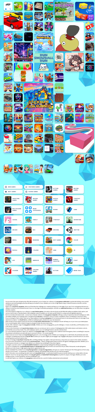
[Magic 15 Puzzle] (79, 118)
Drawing (36, 240)
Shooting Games (15, 199)
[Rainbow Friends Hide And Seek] (28, 6)
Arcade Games (35, 199)
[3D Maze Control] (38, 6)
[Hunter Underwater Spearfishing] (18, 36)
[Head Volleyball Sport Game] (59, 67)
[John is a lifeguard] (64, 11)
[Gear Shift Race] (28, 138)
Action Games (55, 189)
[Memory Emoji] (38, 118)
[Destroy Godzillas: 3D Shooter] (38, 16)
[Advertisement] (38, 158)
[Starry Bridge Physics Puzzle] (89, 118)
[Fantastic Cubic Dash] (8, 67)
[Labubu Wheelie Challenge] (38, 26)
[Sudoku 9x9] (49, 148)
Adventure (77, 219)
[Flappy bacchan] (49, 128)
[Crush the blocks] (49, 26)
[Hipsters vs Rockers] (18, 118)
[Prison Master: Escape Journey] (49, 138)
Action (55, 270)
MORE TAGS (77, 270)
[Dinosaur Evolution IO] (49, 6)
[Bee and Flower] (18, 6)
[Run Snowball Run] (43, 62)
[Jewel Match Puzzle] (69, 107)
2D (74, 250)
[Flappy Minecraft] (18, 128)
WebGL (14, 240)
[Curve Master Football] (59, 128)
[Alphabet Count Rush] (8, 87)
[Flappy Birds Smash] (59, 87)
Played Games (31, 192)
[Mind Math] (8, 128)
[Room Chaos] (74, 62)
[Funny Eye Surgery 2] (28, 168)
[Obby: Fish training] (38, 138)
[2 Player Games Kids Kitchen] (89, 107)
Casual (14, 219)
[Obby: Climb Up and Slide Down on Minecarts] (89, 36)
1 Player (36, 250)
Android (36, 260)
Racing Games (76, 189)
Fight (76, 260)
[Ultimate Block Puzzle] (59, 107)
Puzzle (14, 250)
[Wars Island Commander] (89, 158)
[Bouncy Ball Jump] (49, 118)
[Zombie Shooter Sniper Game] (89, 46)
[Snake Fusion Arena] (8, 36)
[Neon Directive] (79, 107)
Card (75, 209)
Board (55, 209)
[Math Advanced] (38, 168)
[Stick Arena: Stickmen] (69, 118)
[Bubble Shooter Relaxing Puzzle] (18, 138)
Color (76, 240)
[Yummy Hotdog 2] (8, 46)
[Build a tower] (8, 57)
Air (13, 260)
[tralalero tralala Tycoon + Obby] (59, 118)
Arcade (14, 230)
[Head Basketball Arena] (89, 57)
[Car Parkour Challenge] (49, 168)
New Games (10, 187)
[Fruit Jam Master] (89, 26)
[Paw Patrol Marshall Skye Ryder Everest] (18, 87)
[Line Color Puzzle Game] (79, 138)
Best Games (10, 192)
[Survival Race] (13, 21)
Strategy (56, 219)
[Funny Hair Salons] (38, 77)
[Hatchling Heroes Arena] (43, 41)
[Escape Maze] (59, 97)
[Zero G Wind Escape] (8, 148)
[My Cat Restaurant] (8, 168)
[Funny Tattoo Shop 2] (79, 158)
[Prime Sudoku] (59, 77)
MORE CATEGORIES (37, 209)
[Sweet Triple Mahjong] (8, 107)
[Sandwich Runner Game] (23, 72)
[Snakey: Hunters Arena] (28, 36)
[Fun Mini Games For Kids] (28, 26)
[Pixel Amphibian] (23, 51)
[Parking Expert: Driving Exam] (8, 97)
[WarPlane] (38, 128)
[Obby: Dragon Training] (28, 128)
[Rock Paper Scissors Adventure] (28, 148)
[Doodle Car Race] (8, 77)
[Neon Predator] (89, 67)
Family (35, 219)
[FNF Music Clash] (18, 97)
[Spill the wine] (8, 138)
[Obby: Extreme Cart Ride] (49, 77)
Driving (56, 230)
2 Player (15, 270)
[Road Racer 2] (18, 107)
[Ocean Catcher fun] (28, 16)
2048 (54, 250)
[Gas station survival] (59, 138)
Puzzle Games (55, 199)
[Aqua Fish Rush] (8, 118)
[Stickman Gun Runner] (38, 97)
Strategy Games (77, 199)
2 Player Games (36, 270)
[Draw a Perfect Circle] (59, 57)
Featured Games (32, 187)
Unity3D (76, 230)
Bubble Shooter (56, 260)
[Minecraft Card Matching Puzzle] (28, 118)
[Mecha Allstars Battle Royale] (49, 16)
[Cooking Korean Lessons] (59, 148)
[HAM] (69, 36)
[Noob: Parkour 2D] (38, 148)
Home (8, 4)
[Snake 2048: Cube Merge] (84, 11)
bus (34, 230)
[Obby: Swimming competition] (18, 168)
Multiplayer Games (16, 209)
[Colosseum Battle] (18, 148)
